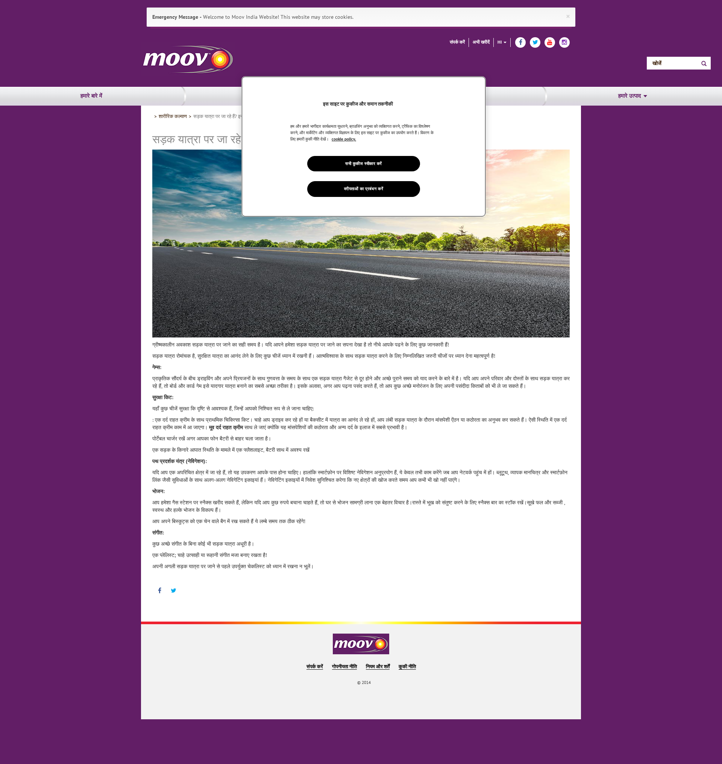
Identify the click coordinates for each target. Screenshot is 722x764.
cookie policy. (344, 139)
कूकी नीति (407, 666)
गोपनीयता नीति (344, 666)
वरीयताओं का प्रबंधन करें (364, 189)
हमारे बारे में (91, 96)
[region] (363, 146)
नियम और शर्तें (378, 666)
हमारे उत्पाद (630, 96)
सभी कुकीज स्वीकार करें (363, 163)
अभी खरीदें (481, 42)
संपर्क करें (457, 42)
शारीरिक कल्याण (173, 116)
